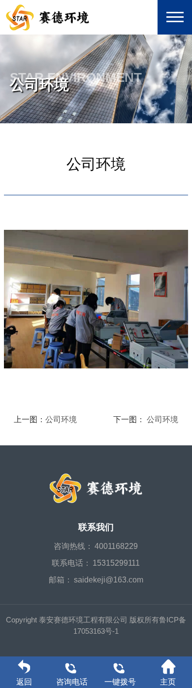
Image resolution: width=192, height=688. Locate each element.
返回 (24, 682)
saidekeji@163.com (108, 580)
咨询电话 (72, 682)
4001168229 (116, 546)
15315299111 (116, 563)
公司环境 (61, 419)
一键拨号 (120, 682)
